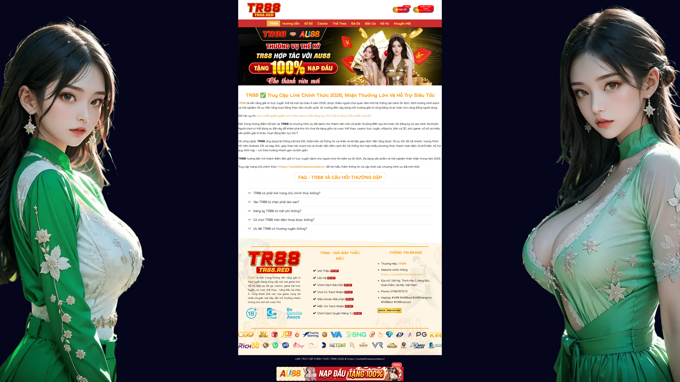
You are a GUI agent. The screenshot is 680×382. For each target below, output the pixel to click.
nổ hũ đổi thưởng (336, 115)
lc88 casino (298, 115)
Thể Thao (339, 23)
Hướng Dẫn (290, 23)
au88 (357, 115)
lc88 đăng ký (315, 115)
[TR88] (264, 10)
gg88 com (284, 115)
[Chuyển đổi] (249, 193)
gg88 (273, 115)
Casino (322, 23)
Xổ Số (308, 23)
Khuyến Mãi (402, 23)
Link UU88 (263, 115)
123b (350, 115)
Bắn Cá (370, 23)
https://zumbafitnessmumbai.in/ (301, 166)
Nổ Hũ (384, 23)
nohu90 (366, 115)
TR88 (273, 23)
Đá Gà (355, 23)
